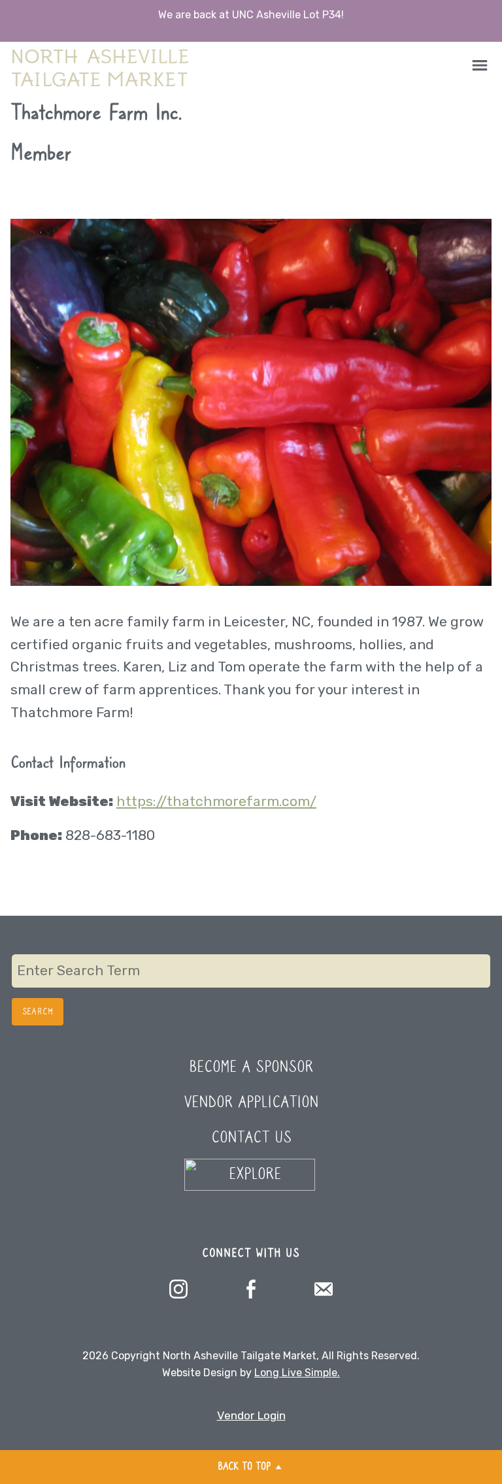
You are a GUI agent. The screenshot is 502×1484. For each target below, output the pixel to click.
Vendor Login (251, 1415)
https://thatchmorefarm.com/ (216, 801)
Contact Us (251, 1138)
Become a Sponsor (251, 1067)
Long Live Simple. (297, 1372)
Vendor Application (251, 1102)
